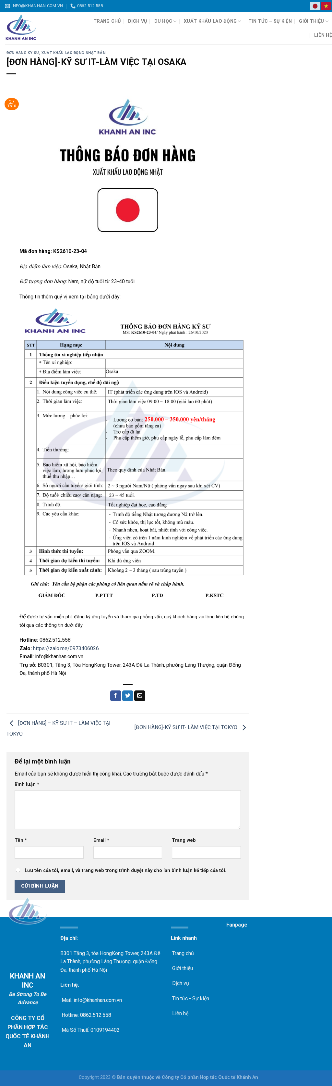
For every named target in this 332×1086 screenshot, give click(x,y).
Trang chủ (107, 21)
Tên (21, 840)
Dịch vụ (137, 21)
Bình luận (27, 784)
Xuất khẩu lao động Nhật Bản (73, 53)
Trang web (184, 840)
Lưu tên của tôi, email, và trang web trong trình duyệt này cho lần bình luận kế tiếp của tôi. (125, 870)
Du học (163, 21)
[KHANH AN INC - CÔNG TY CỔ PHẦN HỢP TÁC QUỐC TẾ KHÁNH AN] (39, 28)
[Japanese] (315, 6)
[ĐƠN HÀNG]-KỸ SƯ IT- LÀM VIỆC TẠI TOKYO (187, 727)
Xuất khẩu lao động (210, 21)
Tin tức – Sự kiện (270, 21)
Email (101, 840)
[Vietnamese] (326, 6)
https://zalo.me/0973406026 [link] (66, 648)
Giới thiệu (311, 21)
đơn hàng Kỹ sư (22, 53)
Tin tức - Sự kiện (190, 998)
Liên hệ (323, 35)
